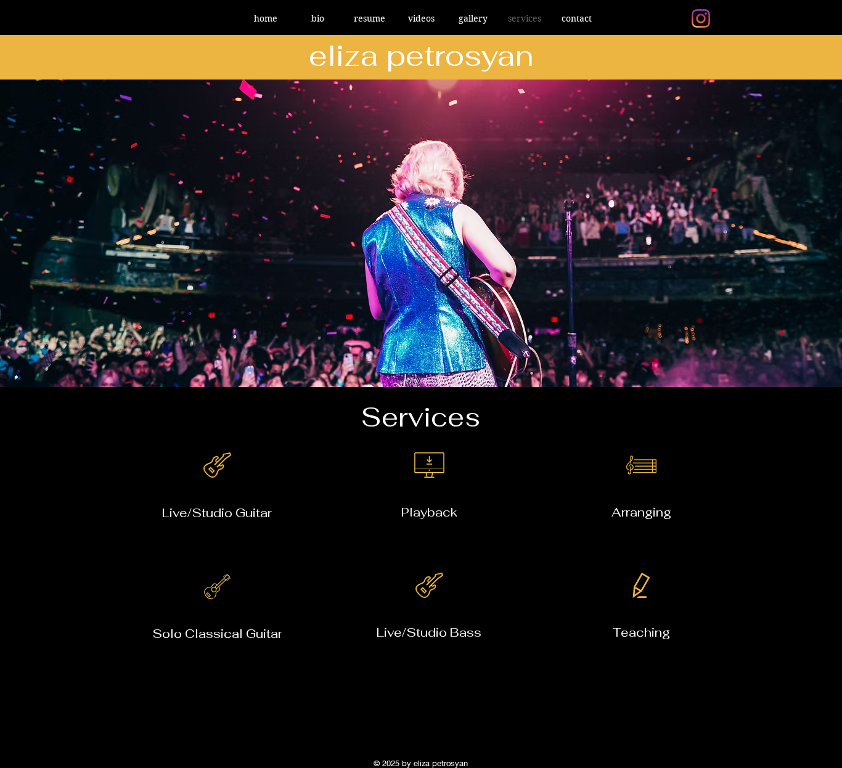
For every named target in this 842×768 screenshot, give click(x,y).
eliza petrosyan (421, 55)
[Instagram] (701, 18)
